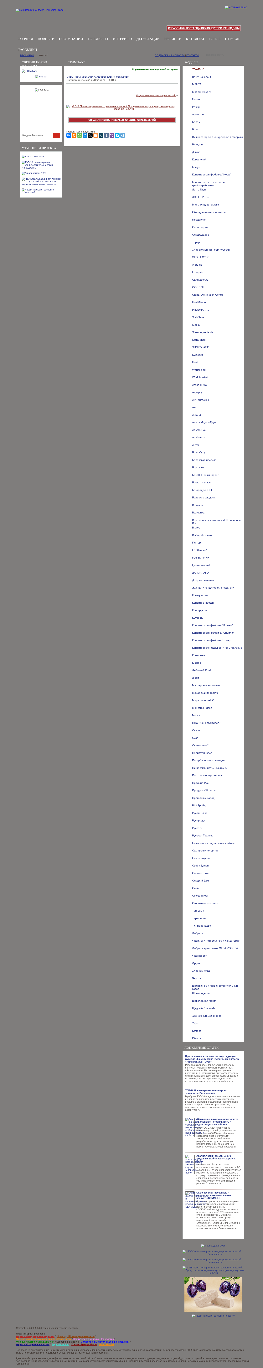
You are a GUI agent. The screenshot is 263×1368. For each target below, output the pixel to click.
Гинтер (196, 542)
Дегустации (148, 39)
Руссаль (197, 828)
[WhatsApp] (79, 135)
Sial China (198, 317)
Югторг (196, 1030)
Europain (197, 272)
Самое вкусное (201, 858)
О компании (71, 39)
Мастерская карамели (206, 685)
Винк (195, 129)
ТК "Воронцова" (202, 925)
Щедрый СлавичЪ (203, 1008)
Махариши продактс (205, 692)
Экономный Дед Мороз (206, 1015)
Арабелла (198, 437)
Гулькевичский (201, 565)
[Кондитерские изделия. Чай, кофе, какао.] (41, 14)
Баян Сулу (198, 452)
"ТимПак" (198, 69)
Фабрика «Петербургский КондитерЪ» (216, 940)
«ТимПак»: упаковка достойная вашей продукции (98, 76)
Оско (195, 737)
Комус (196, 167)
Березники (198, 467)
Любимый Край (201, 670)
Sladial (196, 324)
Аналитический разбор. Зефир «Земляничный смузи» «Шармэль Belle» (216, 1159)
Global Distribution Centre (208, 294)
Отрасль (232, 39)
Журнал (25, 39)
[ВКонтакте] (68, 135)
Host (195, 362)
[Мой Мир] (85, 135)
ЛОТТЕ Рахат (200, 197)
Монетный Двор (202, 707)
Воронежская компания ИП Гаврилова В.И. (216, 521)
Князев (196, 662)
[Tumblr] (106, 135)
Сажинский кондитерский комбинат (214, 843)
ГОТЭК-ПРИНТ (201, 557)
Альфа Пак (199, 429)
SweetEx (197, 354)
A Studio (197, 264)
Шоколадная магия (204, 1000)
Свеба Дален (200, 865)
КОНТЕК (197, 617)
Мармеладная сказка (205, 204)
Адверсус (198, 392)
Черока (196, 978)
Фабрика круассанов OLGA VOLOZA (215, 948)
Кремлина (198, 655)
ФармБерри (199, 955)
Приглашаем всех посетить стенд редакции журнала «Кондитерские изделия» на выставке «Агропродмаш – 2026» (212, 1059)
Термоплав (199, 918)
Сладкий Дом (200, 880)
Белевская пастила (204, 459)
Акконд (196, 414)
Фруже (196, 963)
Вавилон (197, 505)
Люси (195, 677)
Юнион (196, 1038)
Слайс (196, 888)
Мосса (196, 715)
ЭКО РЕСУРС (200, 257)
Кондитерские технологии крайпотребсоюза (208, 183)
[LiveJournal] (101, 135)
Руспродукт (199, 820)
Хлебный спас (201, 970)
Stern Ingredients (202, 332)
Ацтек (195, 444)
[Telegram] (122, 135)
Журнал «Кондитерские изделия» (213, 587)
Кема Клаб (199, 159)
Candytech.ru (200, 279)
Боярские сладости (204, 497)
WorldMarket (200, 377)
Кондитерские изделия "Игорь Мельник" (217, 647)
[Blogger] (95, 135)
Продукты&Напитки (204, 790)
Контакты (192, 55)
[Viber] (112, 135)
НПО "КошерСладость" (206, 722)
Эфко (195, 1023)
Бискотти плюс (201, 482)
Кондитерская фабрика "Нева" (211, 174)
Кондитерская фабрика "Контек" (212, 625)
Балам (196, 121)
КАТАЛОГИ (195, 39)
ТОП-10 (214, 39)
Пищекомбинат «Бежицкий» (210, 767)
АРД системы (200, 399)
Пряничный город (203, 797)
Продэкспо (199, 219)
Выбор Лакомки (202, 535)
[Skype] (117, 135)
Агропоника (199, 384)
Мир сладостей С (203, 700)
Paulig (196, 106)
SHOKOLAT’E (200, 347)
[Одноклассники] (74, 135)
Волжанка (198, 512)
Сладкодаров (200, 234)
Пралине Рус (200, 782)
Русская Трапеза (202, 835)
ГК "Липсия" (199, 550)
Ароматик (198, 114)
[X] (90, 135)
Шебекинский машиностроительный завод (215, 986)
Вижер (196, 527)
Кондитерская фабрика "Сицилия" (213, 632)
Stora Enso (199, 339)
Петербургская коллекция (208, 760)
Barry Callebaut (201, 76)
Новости (46, 39)
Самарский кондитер (205, 850)
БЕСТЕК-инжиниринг (205, 474)
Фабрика (197, 933)
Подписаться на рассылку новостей (156, 95)
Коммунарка (200, 595)
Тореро (196, 242)
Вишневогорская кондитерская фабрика (217, 136)
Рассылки (27, 50)
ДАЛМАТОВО (200, 572)
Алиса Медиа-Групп (204, 422)
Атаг (195, 407)
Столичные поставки (205, 903)
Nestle (196, 99)
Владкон (197, 144)
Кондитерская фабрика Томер (211, 640)
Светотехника (200, 873)
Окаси (196, 730)
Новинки (172, 39)
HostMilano (199, 302)
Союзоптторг (200, 895)
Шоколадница (201, 993)
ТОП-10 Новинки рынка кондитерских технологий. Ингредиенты (206, 1092)
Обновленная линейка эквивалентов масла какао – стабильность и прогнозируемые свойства (217, 1122)
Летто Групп (199, 189)
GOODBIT (198, 287)
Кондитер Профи (203, 602)
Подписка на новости (170, 55)
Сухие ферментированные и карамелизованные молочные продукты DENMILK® (213, 1195)
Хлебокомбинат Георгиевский (211, 249)
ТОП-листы (98, 39)
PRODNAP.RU (200, 309)
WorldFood (199, 369)
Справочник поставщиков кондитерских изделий (204, 28)
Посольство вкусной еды (207, 775)
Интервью (122, 39)
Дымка (196, 151)
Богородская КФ (202, 490)
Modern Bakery (201, 91)
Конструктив (199, 610)
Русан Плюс (199, 812)
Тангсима (198, 910)
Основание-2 (200, 745)
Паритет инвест (202, 752)
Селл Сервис (200, 227)
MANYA (196, 84)
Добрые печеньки (203, 580)
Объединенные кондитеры (209, 212)
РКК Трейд (198, 805)
